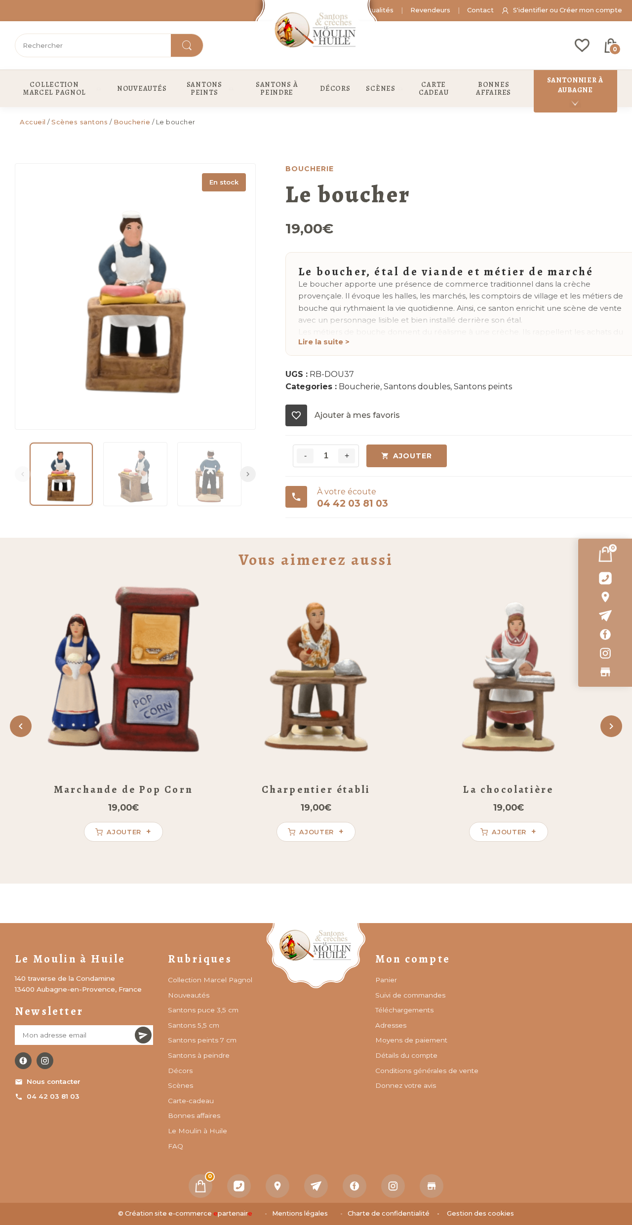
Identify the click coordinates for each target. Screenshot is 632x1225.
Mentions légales (300, 1213)
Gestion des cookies (480, 1213)
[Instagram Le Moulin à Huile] (45, 1060)
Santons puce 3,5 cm (203, 1010)
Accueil (33, 122)
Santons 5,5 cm (193, 1025)
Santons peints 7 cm (202, 1040)
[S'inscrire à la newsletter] (143, 1035)
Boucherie (132, 122)
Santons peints (483, 386)
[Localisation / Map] (605, 597)
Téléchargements (404, 1010)
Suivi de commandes (410, 995)
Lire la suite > (324, 341)
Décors (180, 1071)
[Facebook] (605, 634)
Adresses (390, 1025)
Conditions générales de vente (426, 1071)
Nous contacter (53, 1081)
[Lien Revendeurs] (605, 672)
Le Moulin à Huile (197, 1131)
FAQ (175, 1146)
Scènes (180, 1085)
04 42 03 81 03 (53, 1096)
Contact (480, 10)
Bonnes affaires (194, 1115)
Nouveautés (188, 995)
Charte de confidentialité (389, 1213)
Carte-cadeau (191, 1101)
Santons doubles (417, 386)
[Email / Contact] (605, 615)
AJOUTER (412, 455)
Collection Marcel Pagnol (210, 980)
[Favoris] (582, 45)
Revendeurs (430, 10)
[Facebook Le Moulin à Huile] (23, 1060)
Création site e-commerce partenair (188, 1213)
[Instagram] (605, 653)
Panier (386, 980)
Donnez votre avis (405, 1085)
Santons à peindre (199, 1055)
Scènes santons (79, 122)
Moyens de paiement (411, 1040)
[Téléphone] (239, 1186)
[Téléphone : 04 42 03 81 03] (605, 578)
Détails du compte (406, 1055)
